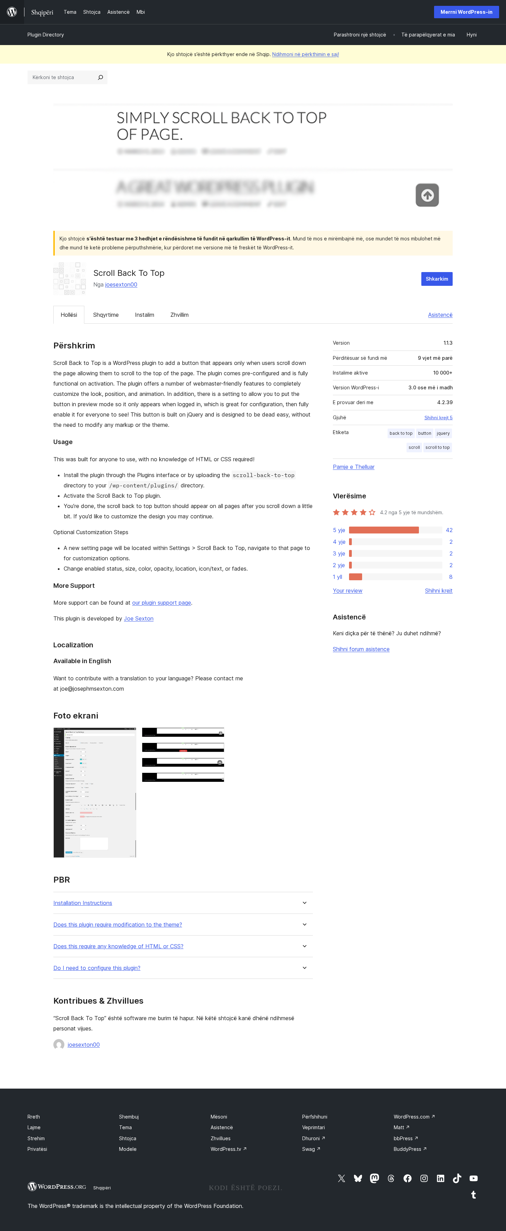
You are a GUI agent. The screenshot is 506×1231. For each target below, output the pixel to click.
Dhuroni (314, 1138)
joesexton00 (121, 284)
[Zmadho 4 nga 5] (215, 767)
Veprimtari (313, 1127)
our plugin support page (161, 602)
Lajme (34, 1127)
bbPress (406, 1138)
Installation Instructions (82, 903)
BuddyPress (410, 1149)
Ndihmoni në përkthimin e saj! (305, 54)
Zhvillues (221, 1138)
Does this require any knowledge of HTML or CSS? (118, 946)
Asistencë (440, 314)
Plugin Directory (46, 34)
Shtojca (127, 1138)
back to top (401, 433)
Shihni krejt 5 (438, 417)
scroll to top (437, 447)
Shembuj (129, 1117)
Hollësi (69, 314)
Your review (347, 590)
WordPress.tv (229, 1149)
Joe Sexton (139, 618)
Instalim (144, 314)
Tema (125, 1127)
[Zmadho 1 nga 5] (127, 736)
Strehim (36, 1138)
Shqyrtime (106, 314)
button (424, 433)
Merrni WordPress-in (467, 12)
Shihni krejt (439, 590)
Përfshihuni (314, 1117)
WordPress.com (414, 1117)
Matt (402, 1127)
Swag (311, 1149)
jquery (443, 433)
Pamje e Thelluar (354, 466)
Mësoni (219, 1117)
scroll (414, 447)
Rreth (34, 1117)
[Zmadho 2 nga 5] (215, 736)
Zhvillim (179, 314)
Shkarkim (437, 279)
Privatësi (37, 1149)
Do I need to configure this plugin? (96, 968)
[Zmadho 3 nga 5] (215, 751)
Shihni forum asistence (361, 649)
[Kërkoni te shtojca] (100, 77)
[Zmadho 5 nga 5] (215, 781)
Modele (128, 1149)
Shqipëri (102, 1187)
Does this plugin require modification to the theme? (117, 924)
